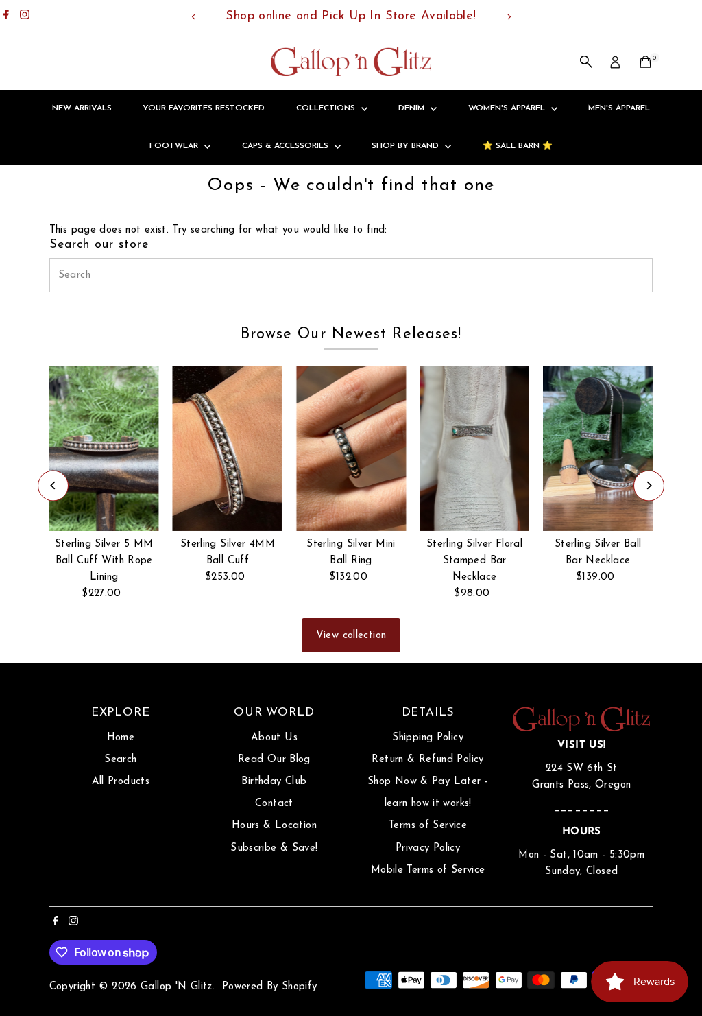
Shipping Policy (427, 738)
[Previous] (193, 16)
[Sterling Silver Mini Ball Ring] (351, 448)
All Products (121, 782)
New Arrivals (82, 108)
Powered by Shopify (269, 987)
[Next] (508, 16)
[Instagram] (24, 16)
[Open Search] (586, 62)
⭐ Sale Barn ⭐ (518, 146)
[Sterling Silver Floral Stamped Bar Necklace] (474, 448)
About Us (274, 738)
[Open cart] (645, 62)
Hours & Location (274, 825)
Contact (274, 804)
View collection (351, 635)
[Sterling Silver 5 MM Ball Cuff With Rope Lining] (104, 448)
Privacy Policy (428, 848)
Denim (412, 108)
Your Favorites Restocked (204, 108)
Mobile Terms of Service (428, 870)
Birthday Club (273, 782)
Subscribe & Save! (273, 848)
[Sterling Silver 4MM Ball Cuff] (227, 448)
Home (121, 738)
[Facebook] (6, 16)
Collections (327, 108)
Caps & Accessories (286, 146)
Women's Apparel (508, 108)
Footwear (175, 146)
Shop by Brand (406, 146)
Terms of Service (428, 825)
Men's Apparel (619, 108)
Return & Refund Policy (427, 760)
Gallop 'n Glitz (177, 987)
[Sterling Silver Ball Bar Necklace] (598, 448)
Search (120, 760)
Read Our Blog (274, 760)
